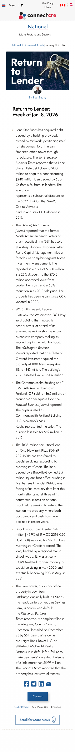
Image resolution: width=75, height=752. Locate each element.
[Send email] (48, 685)
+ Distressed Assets (32, 45)
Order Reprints (21, 706)
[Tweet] (33, 685)
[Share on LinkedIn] (41, 685)
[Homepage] (37, 16)
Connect (37, 696)
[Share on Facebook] (26, 685)
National (15, 45)
